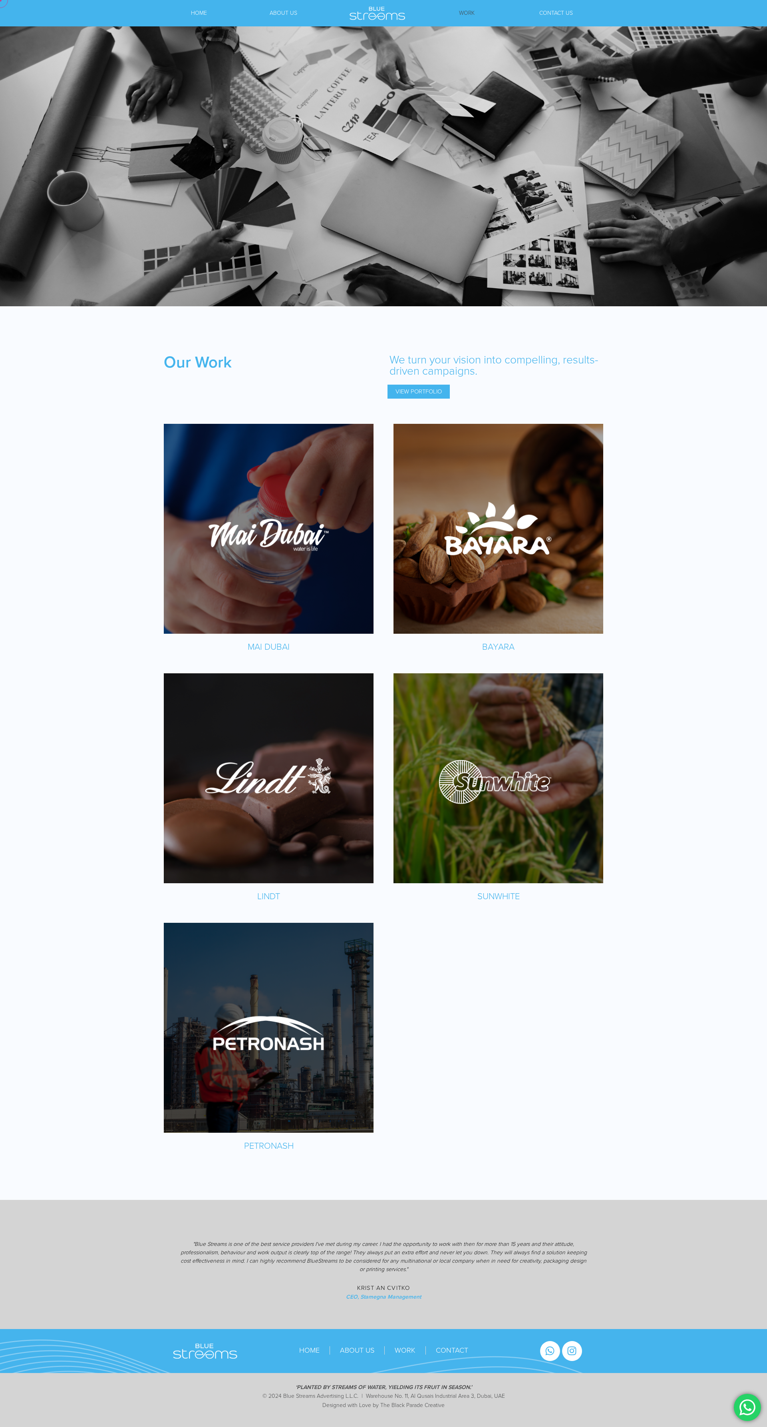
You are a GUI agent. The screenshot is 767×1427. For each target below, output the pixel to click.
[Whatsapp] (550, 1351)
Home (199, 13)
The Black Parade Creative (412, 1405)
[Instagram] (572, 1351)
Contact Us (556, 13)
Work (467, 13)
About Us (283, 13)
